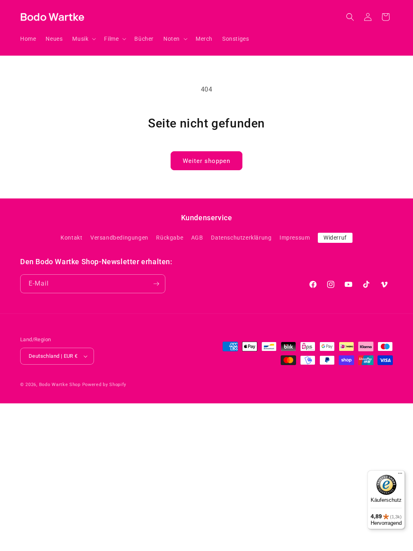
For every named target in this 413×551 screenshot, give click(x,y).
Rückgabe (169, 237)
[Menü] (400, 475)
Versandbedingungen (119, 237)
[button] (83, 38)
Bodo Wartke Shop (60, 384)
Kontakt (71, 237)
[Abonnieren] (156, 283)
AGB (197, 237)
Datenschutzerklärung (241, 237)
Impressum (295, 237)
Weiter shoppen (206, 161)
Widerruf (335, 237)
